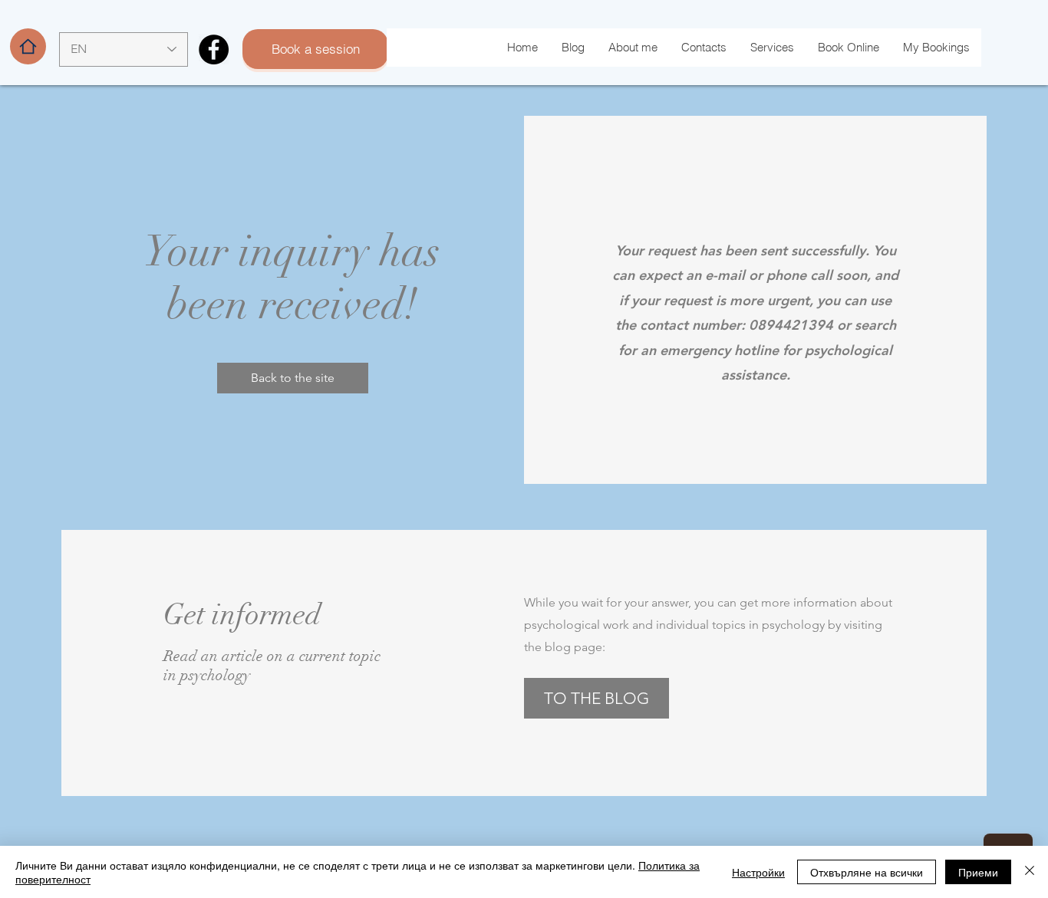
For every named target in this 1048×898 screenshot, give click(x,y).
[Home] (28, 46)
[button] (292, 378)
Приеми (978, 872)
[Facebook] (214, 49)
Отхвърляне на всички (866, 872)
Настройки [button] (758, 872)
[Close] (1029, 872)
